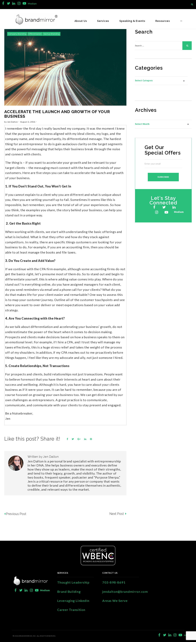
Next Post (117, 514)
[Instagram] (19, 3)
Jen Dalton (12, 122)
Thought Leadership (73, 582)
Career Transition (71, 610)
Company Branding (17, 34)
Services (103, 20)
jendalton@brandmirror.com (125, 592)
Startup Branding (51, 34)
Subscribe (163, 177)
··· (181, 20)
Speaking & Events (132, 20)
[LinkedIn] (13, 3)
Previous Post (16, 514)
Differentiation (35, 34)
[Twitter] (8, 3)
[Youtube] (24, 3)
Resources (162, 20)
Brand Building (69, 592)
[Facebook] (3, 3)
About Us (80, 20)
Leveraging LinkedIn (73, 601)
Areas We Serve (115, 601)
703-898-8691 (114, 582)
